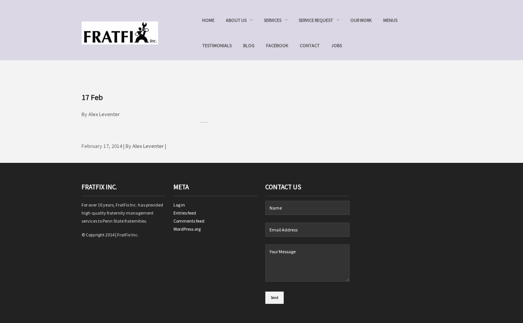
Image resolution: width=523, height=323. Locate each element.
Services (272, 20)
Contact (310, 45)
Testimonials (217, 45)
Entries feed (184, 213)
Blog (249, 45)
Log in (179, 205)
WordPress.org (187, 229)
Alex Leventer (104, 114)
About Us (236, 20)
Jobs (336, 45)
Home (208, 20)
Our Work (361, 20)
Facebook (277, 45)
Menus (390, 20)
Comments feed (188, 221)
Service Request (316, 20)
